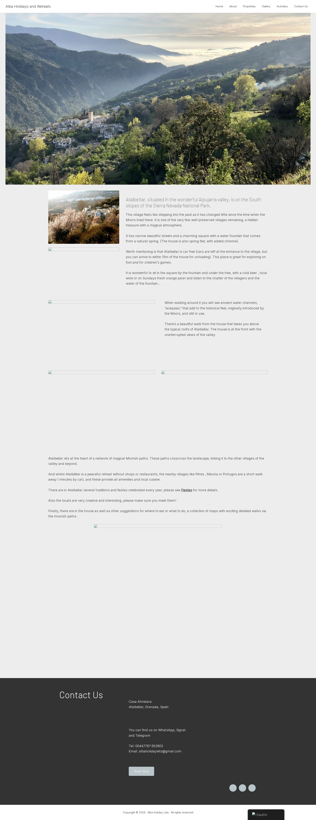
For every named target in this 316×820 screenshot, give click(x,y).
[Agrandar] (306, 17)
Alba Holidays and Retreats (28, 6)
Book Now (141, 771)
